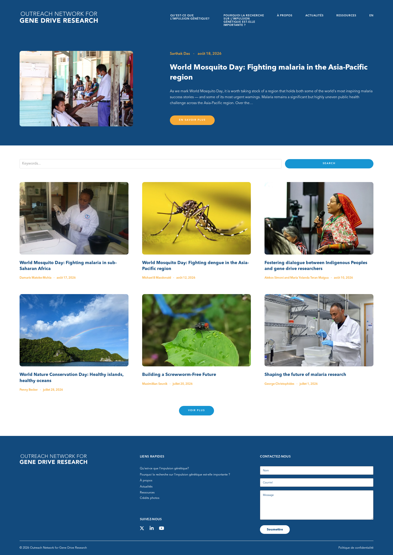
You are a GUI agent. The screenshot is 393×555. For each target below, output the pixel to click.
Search (329, 163)
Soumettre (275, 529)
